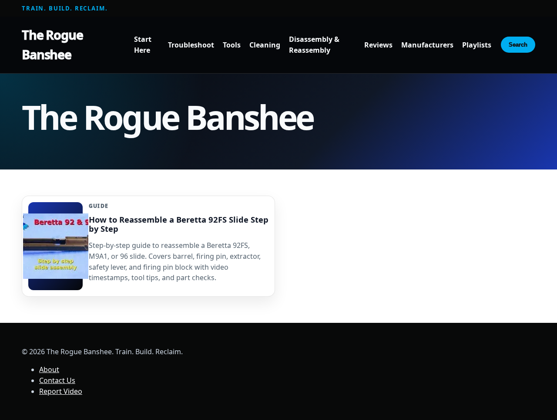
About (49, 369)
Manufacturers (427, 45)
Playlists (476, 45)
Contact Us (57, 380)
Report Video (60, 391)
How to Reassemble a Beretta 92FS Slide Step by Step (178, 224)
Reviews (378, 45)
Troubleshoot (191, 45)
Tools (232, 45)
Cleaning (264, 45)
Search (518, 44)
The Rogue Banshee (52, 44)
